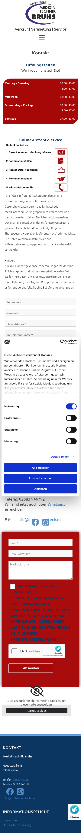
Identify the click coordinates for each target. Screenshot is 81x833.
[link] (37, 691)
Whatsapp (57, 504)
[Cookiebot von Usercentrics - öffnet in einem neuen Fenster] (60, 341)
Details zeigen (60, 456)
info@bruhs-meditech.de (40, 519)
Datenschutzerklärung (17, 825)
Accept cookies (37, 710)
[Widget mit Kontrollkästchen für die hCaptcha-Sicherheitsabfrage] (36, 651)
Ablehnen (40, 488)
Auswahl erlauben (40, 478)
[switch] (71, 418)
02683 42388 (21, 779)
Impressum (10, 820)
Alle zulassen (40, 467)
